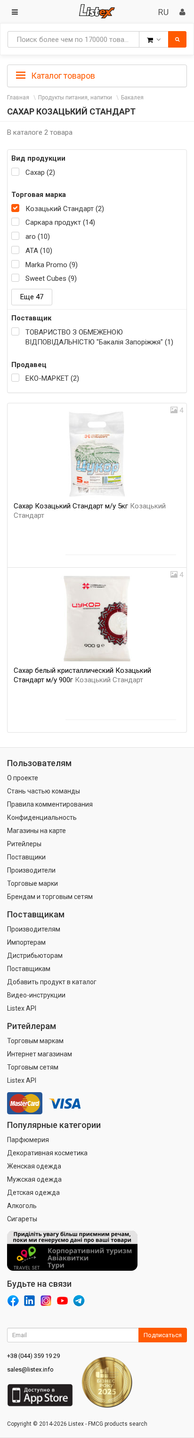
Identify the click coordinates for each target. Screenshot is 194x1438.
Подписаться (163, 1335)
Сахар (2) (40, 172)
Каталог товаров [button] (62, 76)
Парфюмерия (28, 1140)
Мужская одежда (34, 1179)
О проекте (22, 778)
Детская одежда (33, 1192)
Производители (31, 870)
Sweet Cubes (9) (51, 278)
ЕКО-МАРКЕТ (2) (52, 378)
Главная (18, 97)
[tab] (97, 75)
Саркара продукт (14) (60, 222)
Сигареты (22, 1219)
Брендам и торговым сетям (50, 896)
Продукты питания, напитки (75, 97)
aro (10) (37, 236)
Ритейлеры (24, 844)
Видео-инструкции (36, 995)
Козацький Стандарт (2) (64, 208)
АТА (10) (38, 250)
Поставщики (26, 857)
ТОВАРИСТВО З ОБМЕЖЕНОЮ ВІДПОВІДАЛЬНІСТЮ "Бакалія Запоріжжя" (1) (99, 337)
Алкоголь (22, 1205)
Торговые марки (32, 883)
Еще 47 (31, 297)
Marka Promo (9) (51, 265)
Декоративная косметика (47, 1153)
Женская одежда (34, 1166)
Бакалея (132, 97)
